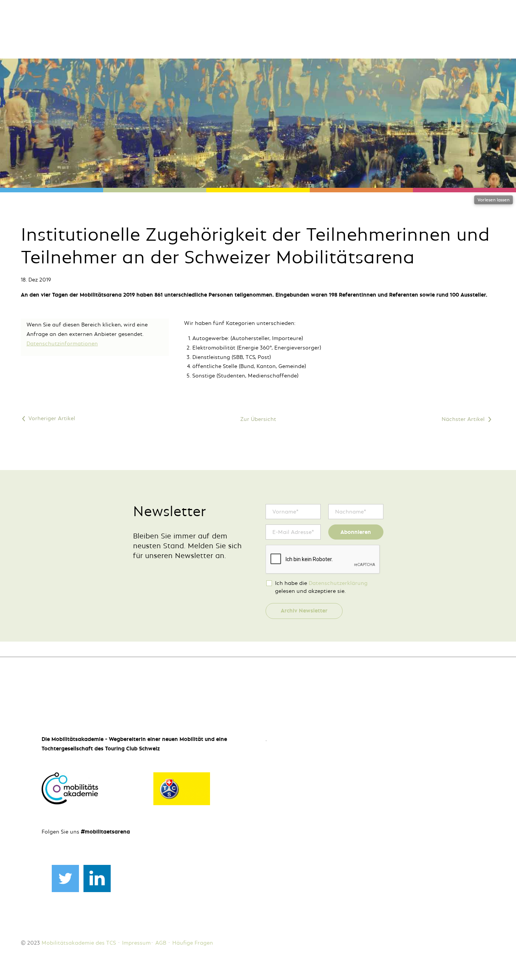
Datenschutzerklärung (338, 583)
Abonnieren (355, 532)
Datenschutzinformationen (62, 343)
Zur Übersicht (258, 419)
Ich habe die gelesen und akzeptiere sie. (321, 587)
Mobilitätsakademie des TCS (79, 942)
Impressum (136, 942)
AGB (160, 942)
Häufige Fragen (192, 942)
